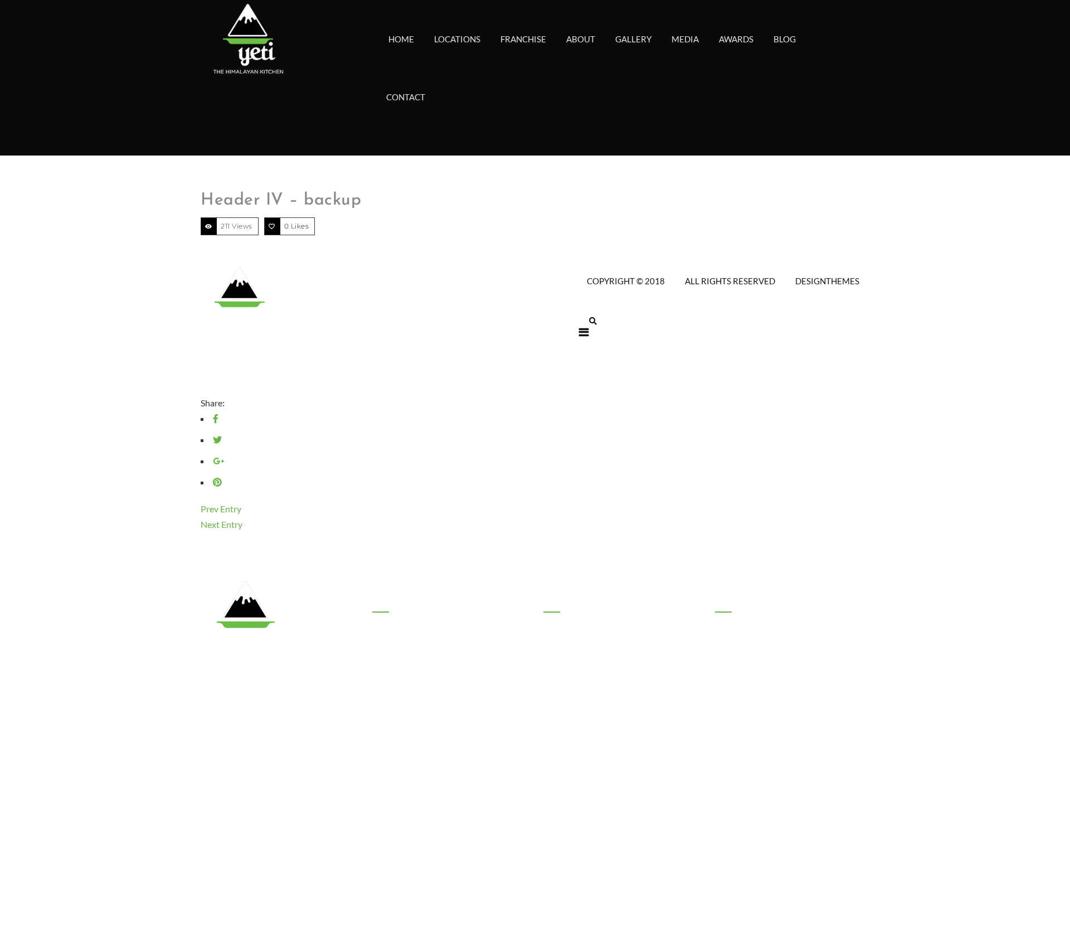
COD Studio (574, 884)
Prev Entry (221, 508)
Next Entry (221, 524)
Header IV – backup (281, 200)
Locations (389, 704)
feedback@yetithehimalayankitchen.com (796, 668)
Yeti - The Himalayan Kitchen (615, 842)
